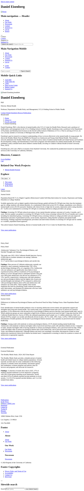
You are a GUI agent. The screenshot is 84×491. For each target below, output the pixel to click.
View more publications (8, 230)
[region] (42, 37)
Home (7, 118)
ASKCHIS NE (10, 82)
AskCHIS (8, 80)
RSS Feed (8, 477)
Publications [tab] (9, 184)
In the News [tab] (9, 186)
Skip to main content (7, 2)
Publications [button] (5, 400)
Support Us (8, 28)
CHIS (7, 83)
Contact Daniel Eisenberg (9, 113)
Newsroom (8, 24)
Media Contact (9, 87)
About (7, 20)
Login (7, 66)
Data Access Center (11, 85)
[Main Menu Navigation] (1, 35)
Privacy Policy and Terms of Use (15, 471)
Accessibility (9, 473)
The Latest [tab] (8, 182)
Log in (7, 29)
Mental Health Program (12, 170)
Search (7, 31)
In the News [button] (5, 402)
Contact (7, 26)
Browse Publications (24, 113)
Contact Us (8, 475)
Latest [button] (3, 189)
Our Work (8, 22)
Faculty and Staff (10, 122)
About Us (8, 120)
